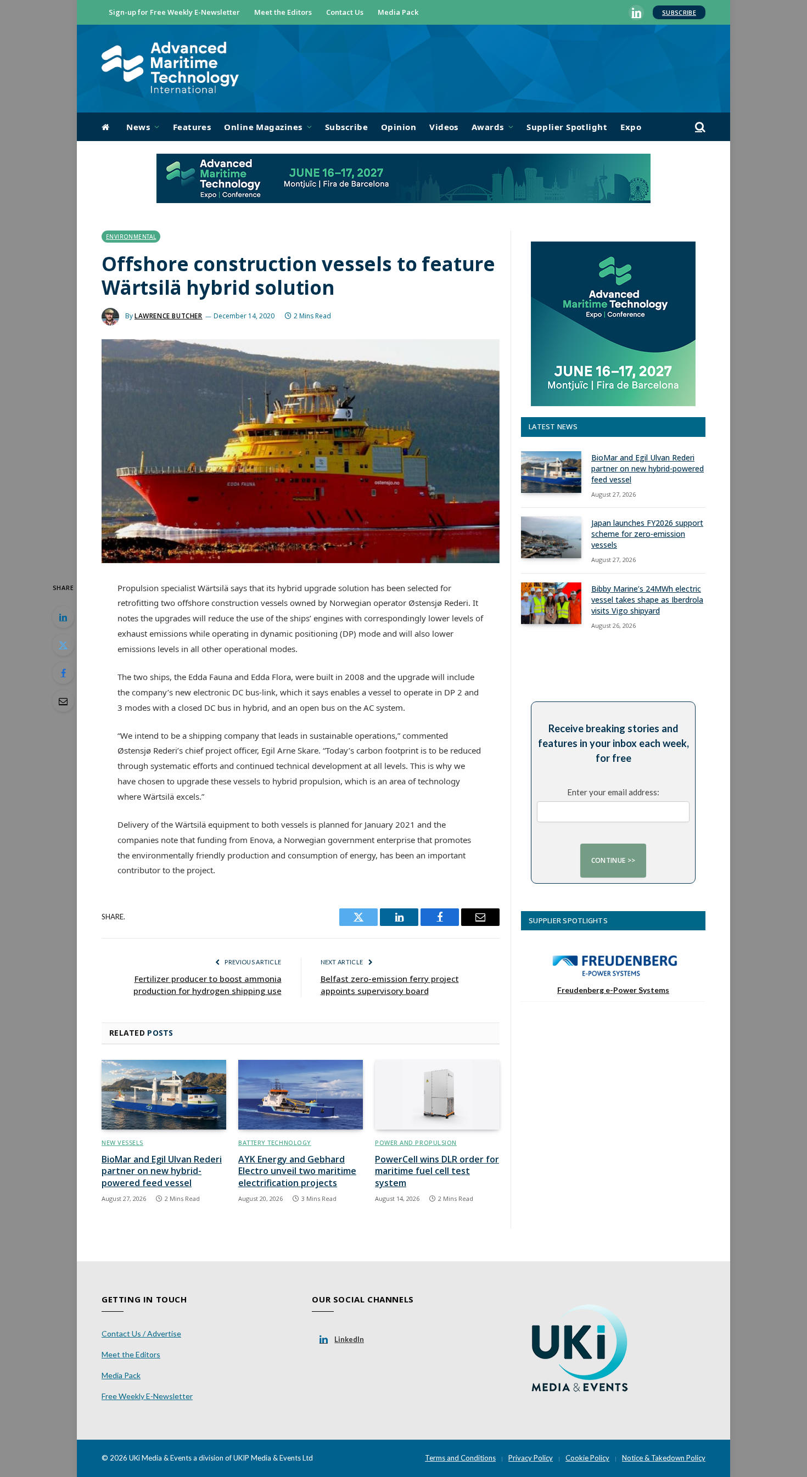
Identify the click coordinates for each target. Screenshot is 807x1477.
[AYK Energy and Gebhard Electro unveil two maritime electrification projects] (300, 1095)
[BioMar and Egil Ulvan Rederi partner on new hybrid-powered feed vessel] (164, 1095)
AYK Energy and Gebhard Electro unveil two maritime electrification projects (297, 1171)
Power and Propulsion (416, 1142)
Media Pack (398, 12)
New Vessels (122, 1142)
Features (192, 126)
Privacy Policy (530, 1457)
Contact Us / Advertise (141, 1333)
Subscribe (679, 12)
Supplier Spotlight (566, 126)
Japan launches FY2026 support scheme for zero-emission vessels (647, 534)
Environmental (131, 236)
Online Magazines (263, 126)
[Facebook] (63, 673)
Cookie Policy (587, 1457)
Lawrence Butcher (168, 316)
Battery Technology (274, 1142)
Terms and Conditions (460, 1457)
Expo (630, 126)
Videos (443, 126)
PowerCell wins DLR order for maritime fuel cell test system (437, 1171)
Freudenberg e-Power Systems (613, 990)
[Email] (63, 701)
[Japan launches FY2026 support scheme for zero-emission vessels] (551, 537)
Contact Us (344, 12)
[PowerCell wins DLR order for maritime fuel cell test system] (437, 1095)
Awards (488, 126)
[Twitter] (63, 645)
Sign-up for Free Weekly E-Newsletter (174, 12)
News (138, 126)
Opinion (398, 126)
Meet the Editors (283, 12)
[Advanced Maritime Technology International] (170, 69)
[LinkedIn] (63, 617)
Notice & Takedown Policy (663, 1457)
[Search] (699, 127)
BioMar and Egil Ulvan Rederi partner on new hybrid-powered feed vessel (162, 1171)
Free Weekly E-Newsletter (147, 1396)
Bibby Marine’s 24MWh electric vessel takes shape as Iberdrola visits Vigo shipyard (647, 599)
